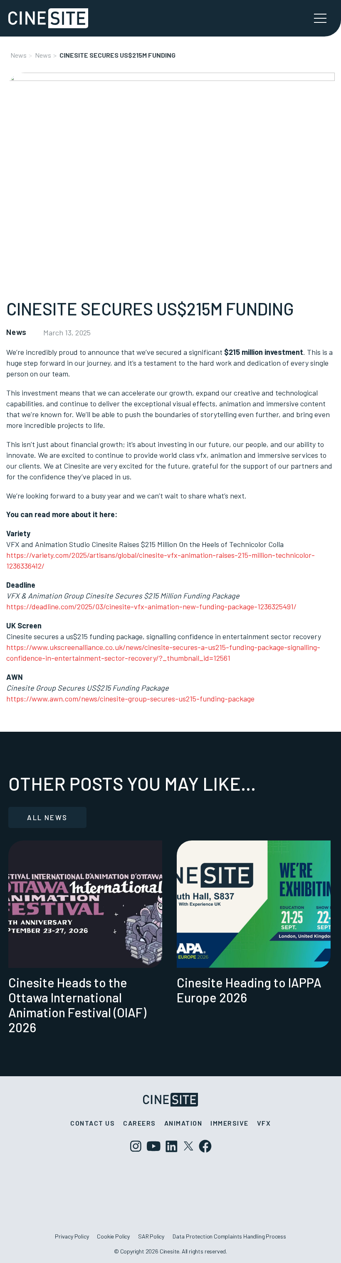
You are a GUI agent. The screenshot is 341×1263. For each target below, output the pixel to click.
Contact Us (92, 1123)
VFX (264, 1123)
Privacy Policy (72, 1236)
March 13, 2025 (67, 332)
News (18, 55)
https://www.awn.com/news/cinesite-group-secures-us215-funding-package (130, 698)
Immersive (229, 1123)
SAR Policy (151, 1236)
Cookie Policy (113, 1236)
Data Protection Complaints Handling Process (229, 1236)
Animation (183, 1123)
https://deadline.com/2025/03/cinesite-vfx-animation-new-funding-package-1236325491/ (151, 606)
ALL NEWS (47, 817)
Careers (139, 1123)
